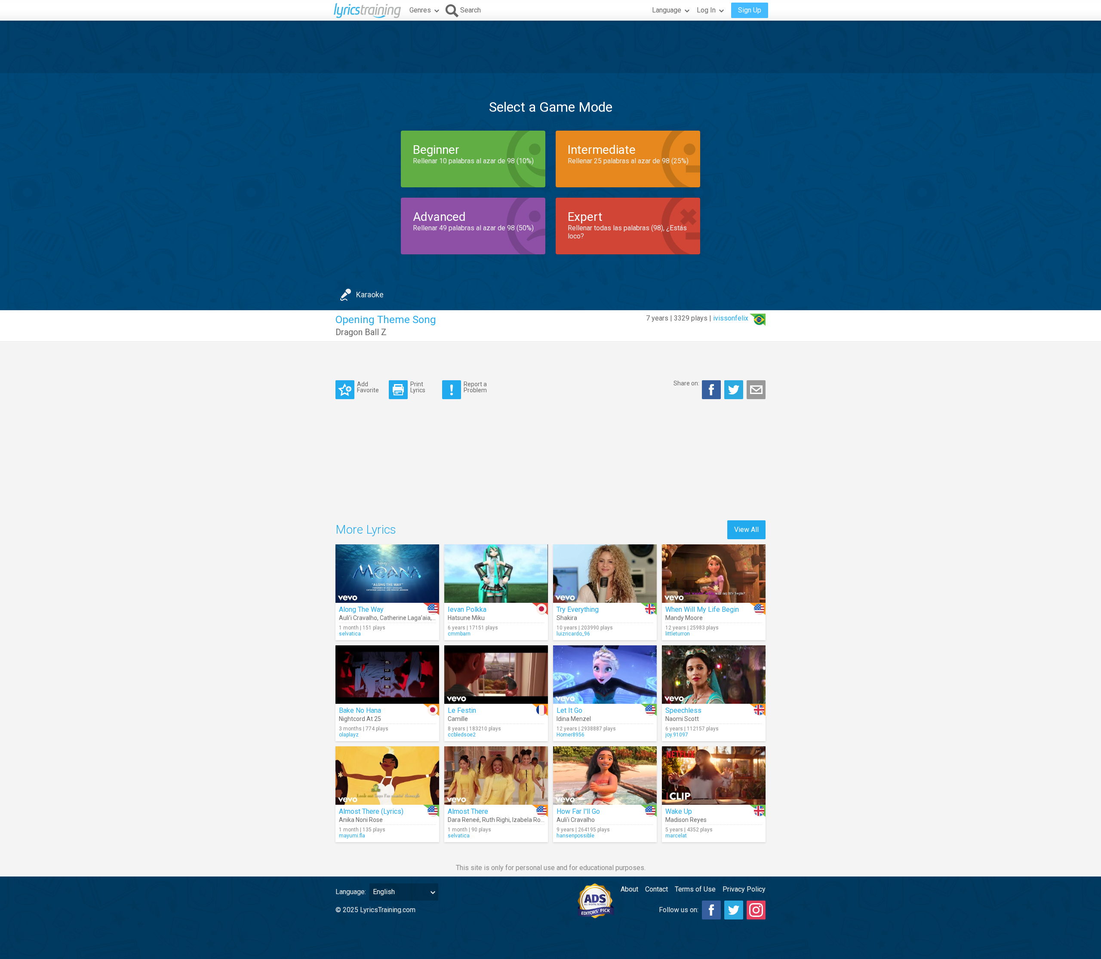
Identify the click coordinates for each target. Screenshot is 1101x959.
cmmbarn (459, 634)
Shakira (567, 617)
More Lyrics (365, 529)
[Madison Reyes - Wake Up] (714, 775)
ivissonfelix (730, 318)
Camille (458, 718)
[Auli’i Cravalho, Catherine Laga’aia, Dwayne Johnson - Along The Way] (387, 573)
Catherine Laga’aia (405, 617)
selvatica (350, 634)
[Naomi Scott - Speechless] (714, 674)
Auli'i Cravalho (576, 819)
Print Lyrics (417, 387)
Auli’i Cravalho (358, 617)
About (629, 889)
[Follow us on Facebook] (711, 910)
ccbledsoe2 (462, 735)
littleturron (677, 634)
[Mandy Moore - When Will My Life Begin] (714, 573)
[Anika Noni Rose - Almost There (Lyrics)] (387, 775)
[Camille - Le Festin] (496, 674)
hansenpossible (575, 836)
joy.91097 (676, 735)
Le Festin (462, 710)
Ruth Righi (496, 819)
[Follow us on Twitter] (733, 910)
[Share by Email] (756, 389)
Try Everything (578, 609)
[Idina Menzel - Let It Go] (605, 674)
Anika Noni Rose (361, 819)
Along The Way (361, 609)
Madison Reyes (686, 819)
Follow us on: (678, 910)
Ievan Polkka (467, 609)
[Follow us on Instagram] (756, 910)
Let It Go (569, 710)
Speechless (683, 710)
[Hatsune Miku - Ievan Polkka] (496, 573)
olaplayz (349, 735)
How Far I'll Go (578, 811)
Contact (656, 889)
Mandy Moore (684, 617)
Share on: (686, 383)
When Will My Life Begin (702, 609)
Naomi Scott (682, 718)
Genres (420, 10)
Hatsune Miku (466, 617)
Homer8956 (570, 735)
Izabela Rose (529, 819)
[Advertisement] (550, 46)
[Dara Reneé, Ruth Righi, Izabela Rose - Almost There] (496, 775)
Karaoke (370, 294)
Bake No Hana (360, 710)
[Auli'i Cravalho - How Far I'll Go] (605, 775)
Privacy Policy (744, 889)
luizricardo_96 (573, 634)
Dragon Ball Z (361, 332)
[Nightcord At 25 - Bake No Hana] (387, 674)
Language (666, 10)
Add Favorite (368, 387)
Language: (350, 892)
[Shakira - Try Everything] (605, 573)
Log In (706, 10)
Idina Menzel (574, 718)
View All (746, 529)
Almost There (468, 811)
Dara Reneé (464, 819)
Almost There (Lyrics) (371, 811)
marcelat (676, 836)
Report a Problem (475, 387)
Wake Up (678, 811)
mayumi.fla (352, 836)
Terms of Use (695, 889)
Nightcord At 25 (360, 718)
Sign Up (749, 10)
